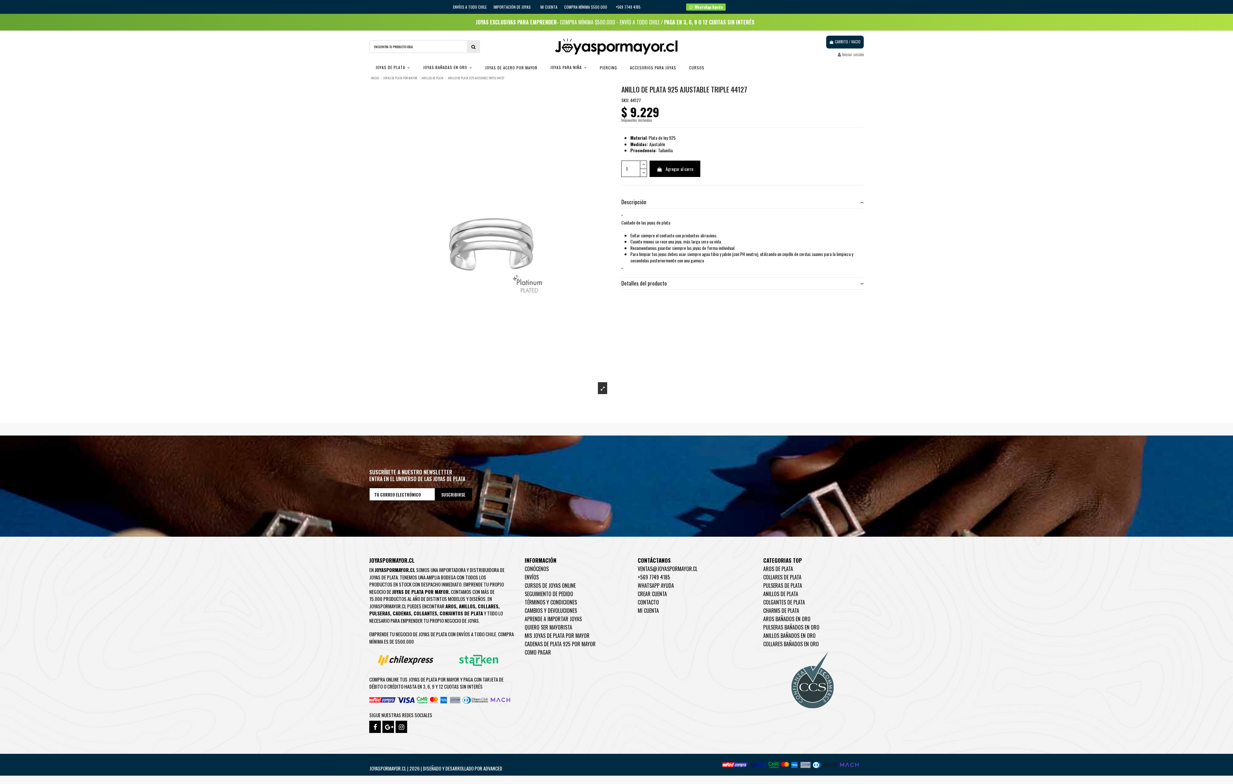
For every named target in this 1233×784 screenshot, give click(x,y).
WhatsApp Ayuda (656, 585)
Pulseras (379, 613)
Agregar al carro (679, 168)
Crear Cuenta (652, 594)
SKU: (625, 100)
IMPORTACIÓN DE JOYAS (513, 7)
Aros (450, 606)
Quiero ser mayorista (548, 627)
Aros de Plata (778, 569)
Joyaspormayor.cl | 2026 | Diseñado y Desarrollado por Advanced (435, 768)
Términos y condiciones (551, 602)
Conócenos (537, 569)
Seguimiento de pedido (549, 594)
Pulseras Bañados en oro (791, 627)
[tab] (742, 202)
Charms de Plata (781, 610)
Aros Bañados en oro (786, 619)
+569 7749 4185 (654, 577)
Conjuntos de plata (461, 613)
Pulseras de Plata (782, 585)
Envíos (532, 577)
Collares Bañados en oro (791, 644)
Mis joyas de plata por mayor (557, 635)
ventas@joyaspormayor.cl (667, 569)
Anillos (467, 606)
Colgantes (425, 613)
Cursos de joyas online (550, 585)
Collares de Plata (782, 577)
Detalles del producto (644, 283)
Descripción (633, 202)
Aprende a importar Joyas (553, 619)
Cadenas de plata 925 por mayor (560, 644)
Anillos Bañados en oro (789, 635)
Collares (488, 606)
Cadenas (402, 613)
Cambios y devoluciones (551, 610)
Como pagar (538, 652)
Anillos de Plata (780, 594)
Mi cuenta (548, 7)
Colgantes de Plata (784, 602)
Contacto (648, 602)
